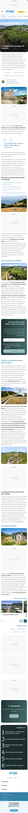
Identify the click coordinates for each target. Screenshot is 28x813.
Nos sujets (4, 785)
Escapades (24, 631)
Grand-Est (20, 16)
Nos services (5, 781)
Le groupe (4, 789)
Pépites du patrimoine (22, 628)
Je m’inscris (14, 716)
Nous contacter (4, 797)
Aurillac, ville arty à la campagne (13, 758)
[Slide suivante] (25, 621)
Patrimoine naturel (16, 631)
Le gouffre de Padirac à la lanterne (14, 765)
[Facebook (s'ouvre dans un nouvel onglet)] (15, 778)
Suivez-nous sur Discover (19, 72)
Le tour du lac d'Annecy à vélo (10, 614)
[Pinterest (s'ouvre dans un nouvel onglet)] (10, 778)
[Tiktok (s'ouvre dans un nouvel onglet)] (18, 778)
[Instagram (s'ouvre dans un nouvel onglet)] (12, 778)
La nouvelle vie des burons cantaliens (15, 739)
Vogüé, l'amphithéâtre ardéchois (11, 186)
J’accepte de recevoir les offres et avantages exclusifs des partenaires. (13, 345)
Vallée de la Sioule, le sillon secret (14, 752)
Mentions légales (5, 800)
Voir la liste (7, 347)
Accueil (3, 21)
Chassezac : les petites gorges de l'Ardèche (14, 192)
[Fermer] (21, 79)
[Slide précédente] (21, 621)
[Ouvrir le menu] (2, 12)
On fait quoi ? (3, 16)
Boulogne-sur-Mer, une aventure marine (14, 745)
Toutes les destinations (12, 16)
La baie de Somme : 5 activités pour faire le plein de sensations (14, 732)
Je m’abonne (21, 11)
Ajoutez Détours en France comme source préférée (15, 75)
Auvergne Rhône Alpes (12, 21)
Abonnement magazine (6, 794)
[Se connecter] (26, 11)
